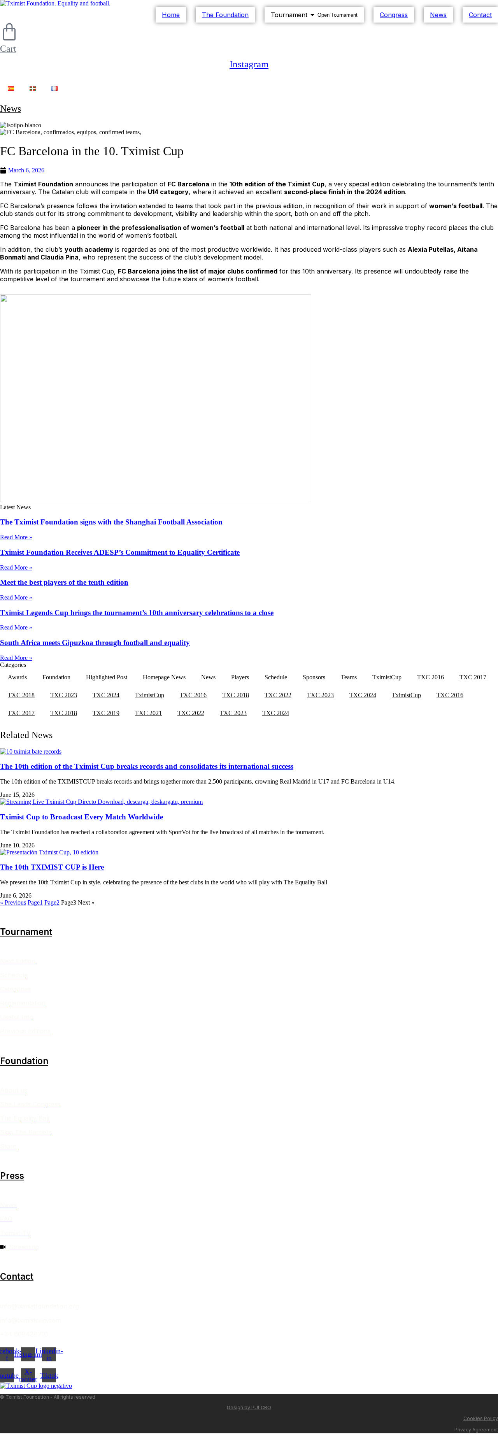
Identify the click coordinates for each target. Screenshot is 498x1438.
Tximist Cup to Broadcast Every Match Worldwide (81, 817)
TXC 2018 (21, 695)
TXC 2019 (106, 713)
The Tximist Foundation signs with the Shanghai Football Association (111, 522)
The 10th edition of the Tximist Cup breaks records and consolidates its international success (146, 766)
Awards (17, 677)
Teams (349, 677)
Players (240, 677)
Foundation (56, 677)
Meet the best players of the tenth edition (64, 582)
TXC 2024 (106, 695)
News (10, 108)
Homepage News (164, 677)
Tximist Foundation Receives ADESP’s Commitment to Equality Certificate (120, 552)
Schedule (276, 677)
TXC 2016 (430, 677)
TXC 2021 (148, 713)
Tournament (26, 931)
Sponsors (314, 677)
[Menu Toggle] (249, 77)
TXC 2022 (278, 695)
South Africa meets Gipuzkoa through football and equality (95, 642)
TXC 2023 (63, 695)
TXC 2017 (472, 677)
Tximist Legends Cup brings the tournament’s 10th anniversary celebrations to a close (137, 613)
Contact (16, 1276)
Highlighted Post (106, 677)
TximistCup (387, 677)
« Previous (13, 902)
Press (12, 1175)
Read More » (16, 537)
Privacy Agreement (476, 1430)
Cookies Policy (480, 1418)
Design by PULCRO (249, 1407)
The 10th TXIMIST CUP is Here (52, 867)
